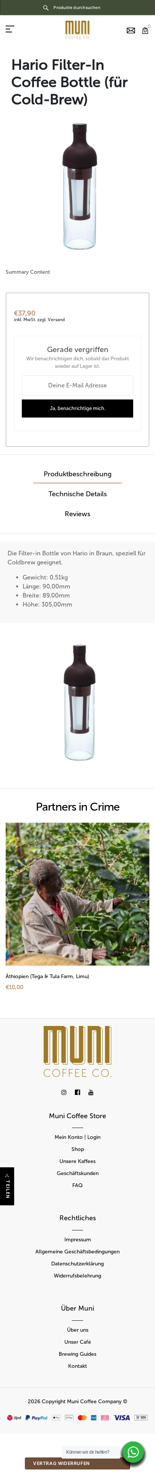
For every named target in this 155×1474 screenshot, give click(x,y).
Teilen (7, 1189)
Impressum (77, 1239)
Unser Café (77, 1342)
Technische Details (78, 494)
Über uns (77, 1330)
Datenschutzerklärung (77, 1264)
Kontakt (77, 1366)
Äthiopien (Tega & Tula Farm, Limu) (47, 976)
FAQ (77, 1185)
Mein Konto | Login (77, 1137)
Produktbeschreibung (78, 474)
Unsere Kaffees (77, 1161)
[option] (77, 187)
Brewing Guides (77, 1354)
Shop (77, 1149)
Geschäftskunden (78, 1173)
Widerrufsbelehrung (77, 1276)
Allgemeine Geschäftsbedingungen (77, 1251)
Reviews (77, 514)
